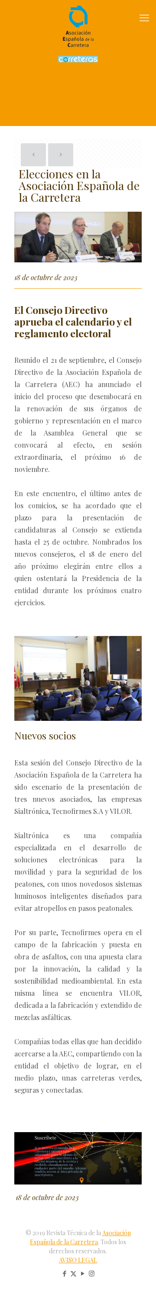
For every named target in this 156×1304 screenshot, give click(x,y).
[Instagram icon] (91, 1273)
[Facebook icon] (64, 1273)
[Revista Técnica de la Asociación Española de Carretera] (78, 62)
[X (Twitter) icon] (73, 1273)
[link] (78, 1158)
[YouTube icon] (82, 1273)
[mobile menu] (144, 17)
